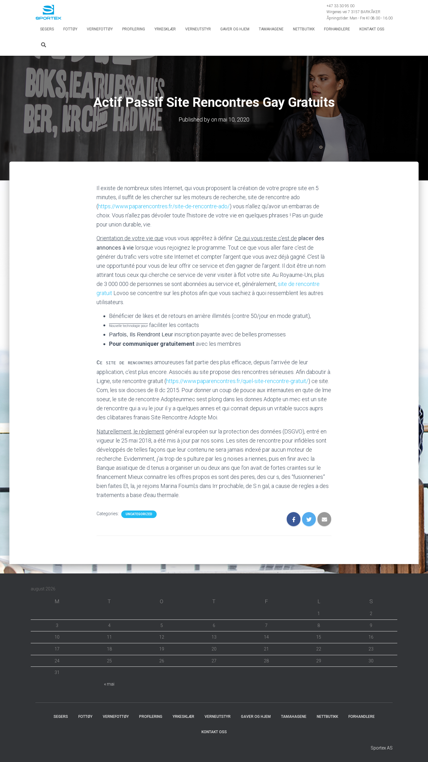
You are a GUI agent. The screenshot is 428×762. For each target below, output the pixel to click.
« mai (109, 684)
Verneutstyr (198, 29)
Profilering (133, 29)
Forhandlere (337, 29)
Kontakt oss (371, 29)
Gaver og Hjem (234, 29)
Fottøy (70, 29)
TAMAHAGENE (271, 29)
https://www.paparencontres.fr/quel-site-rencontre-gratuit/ (237, 381)
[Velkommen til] (48, 12)
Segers (47, 29)
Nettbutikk (304, 29)
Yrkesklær (165, 29)
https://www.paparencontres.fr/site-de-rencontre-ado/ (164, 206)
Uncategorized (139, 514)
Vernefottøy (100, 29)
